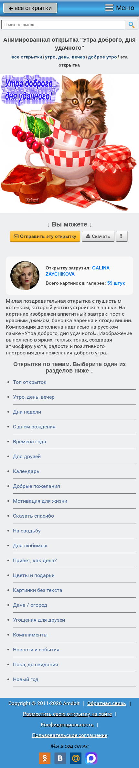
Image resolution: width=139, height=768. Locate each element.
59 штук (116, 283)
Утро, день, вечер (34, 397)
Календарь (26, 471)
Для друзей (27, 456)
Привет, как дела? (35, 560)
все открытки (30, 8)
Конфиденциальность (67, 724)
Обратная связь (106, 703)
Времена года (29, 441)
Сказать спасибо (33, 516)
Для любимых (30, 545)
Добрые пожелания (36, 486)
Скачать (98, 236)
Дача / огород (30, 605)
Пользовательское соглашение (69, 735)
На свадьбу (27, 531)
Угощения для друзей (39, 620)
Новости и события (36, 650)
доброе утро (102, 56)
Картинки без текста (37, 590)
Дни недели (27, 412)
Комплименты (30, 635)
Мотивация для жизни (40, 501)
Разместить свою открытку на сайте (67, 714)
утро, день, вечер (65, 56)
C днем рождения (34, 427)
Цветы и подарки (34, 575)
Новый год (25, 679)
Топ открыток (30, 382)
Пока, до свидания (35, 664)
